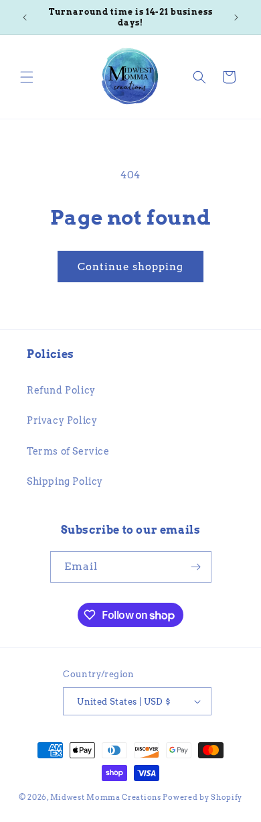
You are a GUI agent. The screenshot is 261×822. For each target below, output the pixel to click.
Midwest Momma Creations (105, 797)
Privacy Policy (62, 420)
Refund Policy (61, 390)
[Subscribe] (196, 567)
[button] (26, 77)
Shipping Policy (65, 481)
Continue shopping (130, 267)
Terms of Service (68, 451)
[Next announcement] (236, 17)
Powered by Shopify (202, 797)
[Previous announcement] (24, 17)
